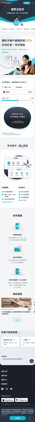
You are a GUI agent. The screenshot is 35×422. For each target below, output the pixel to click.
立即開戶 (26, 3)
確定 (29, 419)
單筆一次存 (7, 87)
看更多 (17, 320)
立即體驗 (17, 418)
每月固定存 (19, 87)
